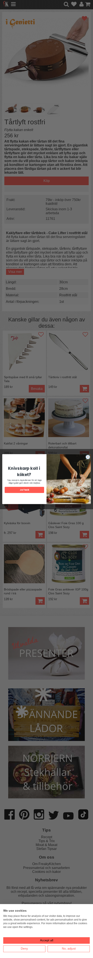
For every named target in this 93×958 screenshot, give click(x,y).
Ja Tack (24, 489)
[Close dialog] (88, 457)
